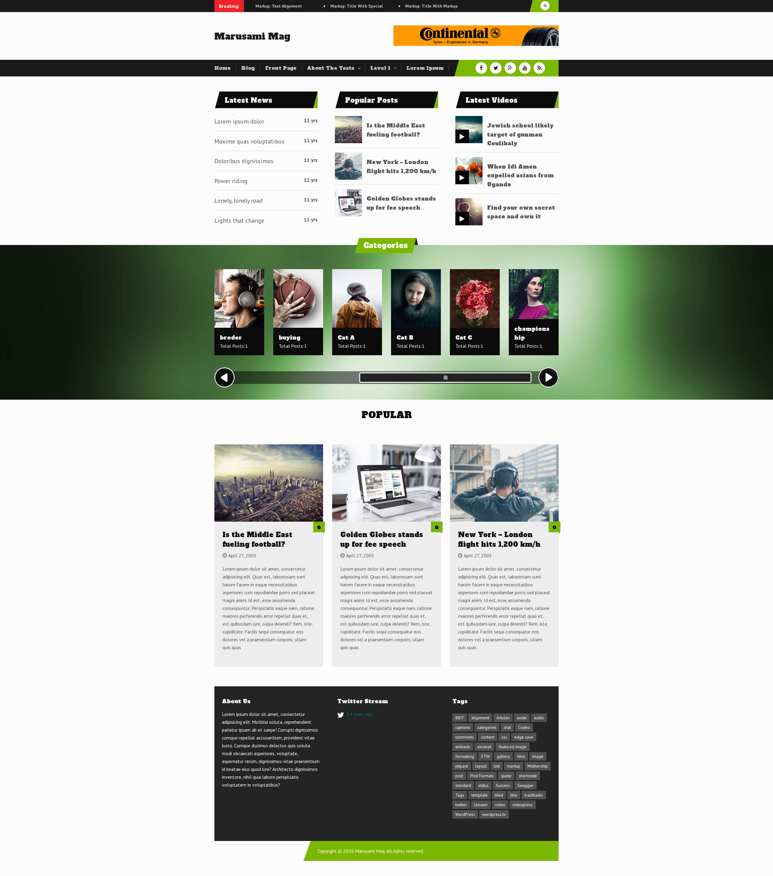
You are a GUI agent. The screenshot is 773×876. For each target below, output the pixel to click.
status (483, 785)
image (538, 756)
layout (480, 766)
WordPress (465, 814)
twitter (461, 804)
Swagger (525, 785)
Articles (503, 717)
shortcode (528, 775)
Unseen (481, 804)
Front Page (281, 68)
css (504, 737)
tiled (499, 795)
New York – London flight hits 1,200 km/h (499, 539)
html (521, 756)
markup (513, 766)
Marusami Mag (252, 36)
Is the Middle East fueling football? (257, 539)
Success (503, 785)
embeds (462, 746)
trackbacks (533, 795)
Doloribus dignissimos (244, 161)
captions (462, 727)
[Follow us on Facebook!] (481, 68)
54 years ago (360, 714)
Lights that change (239, 220)
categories (486, 727)
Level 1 (380, 68)
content (487, 737)
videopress (522, 804)
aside (522, 717)
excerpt (484, 746)
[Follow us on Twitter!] (496, 68)
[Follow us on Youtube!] (525, 68)
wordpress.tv (494, 814)
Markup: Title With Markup (399, 6)
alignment (480, 717)
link (497, 766)
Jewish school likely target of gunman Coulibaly (520, 134)
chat (507, 727)
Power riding (231, 181)
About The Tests (330, 68)
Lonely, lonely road (238, 201)
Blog (248, 68)
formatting (464, 756)
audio (539, 717)
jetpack (461, 766)
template (479, 795)
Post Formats (482, 775)
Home (222, 68)
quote (506, 775)
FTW (485, 756)
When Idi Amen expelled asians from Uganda (520, 175)
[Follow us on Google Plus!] (510, 68)
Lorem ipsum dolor (239, 121)
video (500, 804)
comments (464, 737)
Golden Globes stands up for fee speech (381, 539)
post (459, 775)
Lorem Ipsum (425, 68)
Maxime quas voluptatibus (249, 141)
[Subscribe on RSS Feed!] (539, 68)
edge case (523, 737)
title (513, 795)
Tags (459, 795)
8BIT (459, 717)
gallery (503, 756)
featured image (513, 746)
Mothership (538, 766)
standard (463, 785)
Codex (524, 727)
